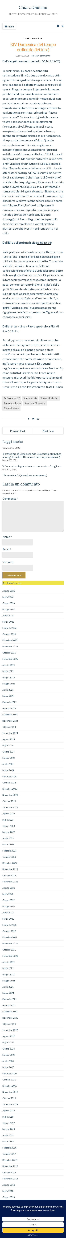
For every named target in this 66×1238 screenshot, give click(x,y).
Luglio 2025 (7, 671)
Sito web (7, 562)
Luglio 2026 (7, 597)
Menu (10, 26)
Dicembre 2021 (9, 937)
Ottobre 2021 (9, 949)
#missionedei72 (12, 398)
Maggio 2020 (8, 1055)
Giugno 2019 (8, 1123)
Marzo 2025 (8, 696)
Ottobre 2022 (9, 875)
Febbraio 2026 (9, 628)
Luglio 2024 (7, 745)
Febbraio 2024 (9, 776)
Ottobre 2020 (9, 1024)
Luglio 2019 (7, 1117)
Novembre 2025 (10, 646)
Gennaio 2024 (9, 782)
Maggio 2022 (8, 906)
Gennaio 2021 (9, 1005)
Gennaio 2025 (9, 708)
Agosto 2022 (8, 888)
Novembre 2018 (10, 1166)
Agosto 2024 (8, 739)
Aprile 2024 (8, 764)
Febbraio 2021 (9, 999)
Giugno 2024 (8, 751)
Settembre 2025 (10, 659)
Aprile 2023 (8, 838)
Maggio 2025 (8, 683)
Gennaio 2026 (9, 634)
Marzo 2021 (8, 993)
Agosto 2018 (8, 1185)
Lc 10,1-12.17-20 (48, 61)
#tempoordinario (12, 403)
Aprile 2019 (8, 1135)
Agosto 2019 (8, 1110)
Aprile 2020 (8, 1061)
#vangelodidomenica (35, 403)
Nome (7, 536)
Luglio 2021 (7, 968)
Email (6, 549)
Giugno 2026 (8, 603)
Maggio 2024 (8, 758)
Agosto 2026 (8, 591)
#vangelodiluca (11, 408)
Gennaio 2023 (9, 857)
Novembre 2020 (10, 1018)
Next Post (48, 430)
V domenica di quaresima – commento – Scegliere (31, 466)
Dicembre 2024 (9, 714)
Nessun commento (41, 55)
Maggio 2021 (8, 980)
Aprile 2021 (8, 987)
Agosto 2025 (8, 665)
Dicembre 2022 (9, 863)
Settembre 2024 (10, 733)
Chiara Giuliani (33, 7)
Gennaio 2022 (9, 931)
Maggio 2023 (8, 832)
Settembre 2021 (10, 956)
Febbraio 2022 (9, 925)
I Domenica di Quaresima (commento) (24, 475)
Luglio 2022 (7, 894)
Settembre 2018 (10, 1178)
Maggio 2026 (8, 609)
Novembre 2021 (10, 943)
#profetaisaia (30, 398)
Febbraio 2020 (9, 1073)
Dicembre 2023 (9, 789)
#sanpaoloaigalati (49, 398)
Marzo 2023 (8, 844)
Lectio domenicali (33, 38)
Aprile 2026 (8, 615)
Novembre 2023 (10, 795)
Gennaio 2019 (9, 1154)
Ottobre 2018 (9, 1172)
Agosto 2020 (8, 1036)
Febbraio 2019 (9, 1147)
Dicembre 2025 (9, 640)
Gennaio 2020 (9, 1079)
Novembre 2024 (10, 721)
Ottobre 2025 (9, 652)
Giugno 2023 (8, 826)
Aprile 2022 (8, 912)
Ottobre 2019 (9, 1098)
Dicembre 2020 (9, 1011)
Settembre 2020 (10, 1030)
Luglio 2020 (7, 1042)
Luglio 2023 (7, 820)
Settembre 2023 (10, 807)
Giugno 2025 (8, 677)
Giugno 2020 (8, 1048)
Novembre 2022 (10, 869)
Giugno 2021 (8, 974)
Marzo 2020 (8, 1067)
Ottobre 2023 (9, 801)
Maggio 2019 (8, 1129)
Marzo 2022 (8, 919)
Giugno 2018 (8, 1197)
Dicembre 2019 (9, 1086)
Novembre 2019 (10, 1092)
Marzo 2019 (8, 1141)
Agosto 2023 (8, 813)
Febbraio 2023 (9, 850)
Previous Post (17, 430)
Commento (10, 498)
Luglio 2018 (7, 1191)
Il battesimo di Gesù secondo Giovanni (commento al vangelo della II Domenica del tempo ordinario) (31, 455)
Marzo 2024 (8, 770)
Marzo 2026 (8, 622)
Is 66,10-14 (44, 242)
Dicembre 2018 (9, 1160)
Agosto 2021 (8, 962)
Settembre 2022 (10, 881)
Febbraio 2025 (9, 702)
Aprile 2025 (8, 690)
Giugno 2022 (8, 900)
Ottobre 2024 (9, 727)
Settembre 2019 (10, 1104)
